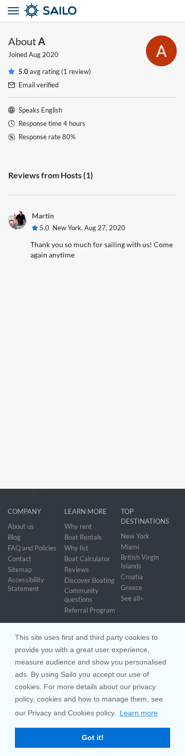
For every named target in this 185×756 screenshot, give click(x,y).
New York (135, 536)
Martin (43, 215)
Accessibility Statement (26, 584)
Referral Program (89, 610)
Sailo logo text (69, 10)
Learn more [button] (139, 713)
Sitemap (20, 569)
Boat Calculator (87, 559)
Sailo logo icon (32, 10)
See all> (132, 598)
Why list (76, 548)
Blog (14, 537)
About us (21, 526)
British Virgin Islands (140, 561)
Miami (130, 547)
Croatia (132, 577)
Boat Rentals (83, 537)
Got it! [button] (93, 737)
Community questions (81, 594)
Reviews (76, 569)
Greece (131, 587)
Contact (19, 559)
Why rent (78, 526)
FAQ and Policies (32, 548)
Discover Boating (89, 580)
